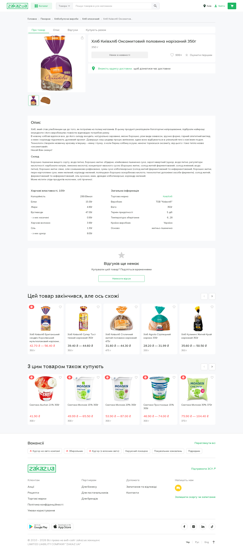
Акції (31, 486)
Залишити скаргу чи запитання (195, 497)
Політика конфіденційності (45, 504)
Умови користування (41, 510)
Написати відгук (121, 278)
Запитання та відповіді (141, 486)
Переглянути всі (205, 443)
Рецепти (33, 492)
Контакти (132, 492)
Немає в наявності (119, 54)
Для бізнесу (89, 486)
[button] (155, 6)
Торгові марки (37, 498)
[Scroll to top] (213, 542)
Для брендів (89, 498)
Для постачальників (94, 492)
